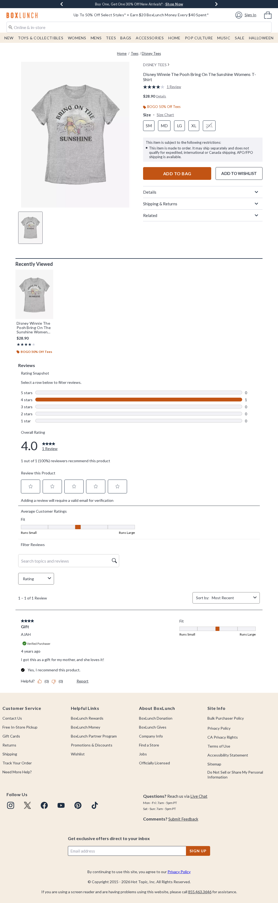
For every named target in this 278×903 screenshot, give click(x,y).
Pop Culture (199, 38)
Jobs (143, 754)
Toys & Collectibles (41, 38)
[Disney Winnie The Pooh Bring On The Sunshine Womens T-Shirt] (34, 294)
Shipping (9, 754)
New (9, 38)
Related (150, 215)
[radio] (148, 125)
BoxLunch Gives (152, 727)
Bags (125, 38)
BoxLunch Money (85, 727)
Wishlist (78, 754)
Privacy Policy (218, 728)
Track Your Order (17, 763)
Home (174, 38)
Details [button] (161, 96)
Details (149, 192)
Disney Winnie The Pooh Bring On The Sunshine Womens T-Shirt (34, 327)
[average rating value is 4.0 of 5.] (155, 87)
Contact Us (12, 718)
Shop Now (174, 4)
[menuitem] (267, 14)
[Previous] (62, 4)
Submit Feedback (183, 818)
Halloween (261, 38)
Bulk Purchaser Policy (225, 718)
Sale (240, 38)
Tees (111, 38)
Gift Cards (11, 736)
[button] (246, 15)
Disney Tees (151, 53)
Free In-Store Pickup (19, 727)
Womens (77, 38)
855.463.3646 (199, 891)
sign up (197, 850)
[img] (11, 805)
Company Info (151, 736)
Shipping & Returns (160, 203)
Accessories (150, 38)
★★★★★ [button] (24, 344)
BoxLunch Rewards (87, 718)
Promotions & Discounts (91, 745)
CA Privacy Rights (222, 737)
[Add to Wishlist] (48, 275)
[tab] (30, 228)
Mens (96, 38)
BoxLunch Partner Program (94, 736)
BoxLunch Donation (155, 718)
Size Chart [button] (165, 114)
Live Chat (198, 796)
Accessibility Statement (227, 755)
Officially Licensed (154, 763)
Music (223, 38)
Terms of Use (218, 746)
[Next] (216, 4)
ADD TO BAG (177, 173)
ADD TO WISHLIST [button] (239, 173)
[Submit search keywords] (11, 26)
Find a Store (149, 745)
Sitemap (214, 764)
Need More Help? (17, 772)
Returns (9, 745)
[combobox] (139, 27)
